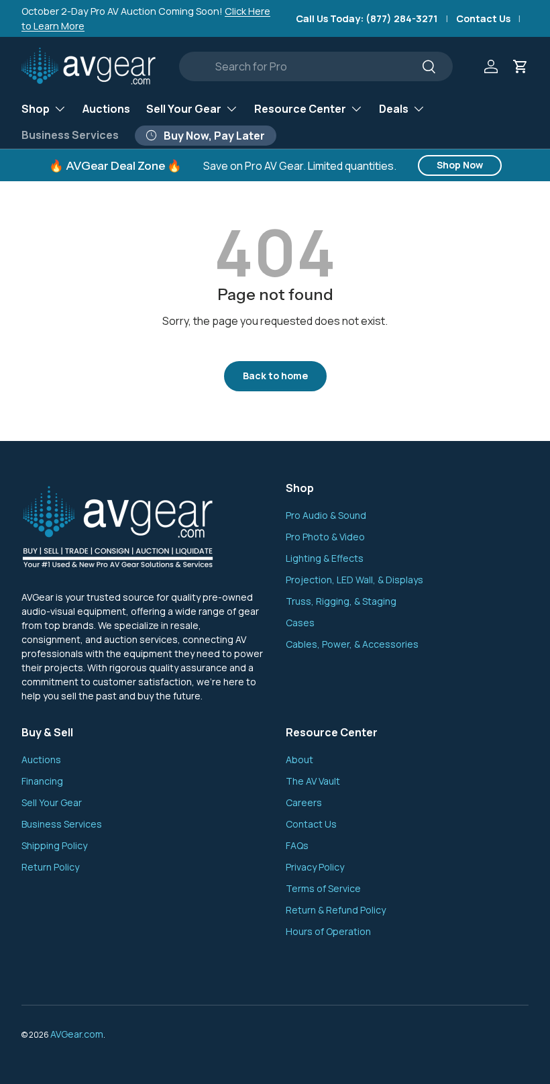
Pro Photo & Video (325, 536)
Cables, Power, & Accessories (352, 644)
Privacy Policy (315, 866)
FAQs (297, 845)
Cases (300, 622)
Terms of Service (323, 888)
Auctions (106, 108)
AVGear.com (76, 1034)
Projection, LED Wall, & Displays (354, 579)
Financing (42, 781)
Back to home (275, 375)
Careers (304, 802)
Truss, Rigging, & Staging (341, 601)
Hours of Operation (328, 931)
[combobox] (316, 66)
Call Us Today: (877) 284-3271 (367, 18)
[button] (520, 66)
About (299, 759)
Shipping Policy (54, 845)
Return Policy (50, 866)
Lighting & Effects (325, 558)
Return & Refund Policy (336, 909)
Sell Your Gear (51, 802)
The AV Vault (313, 781)
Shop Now (460, 164)
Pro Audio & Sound (326, 515)
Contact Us (483, 18)
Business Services (70, 135)
